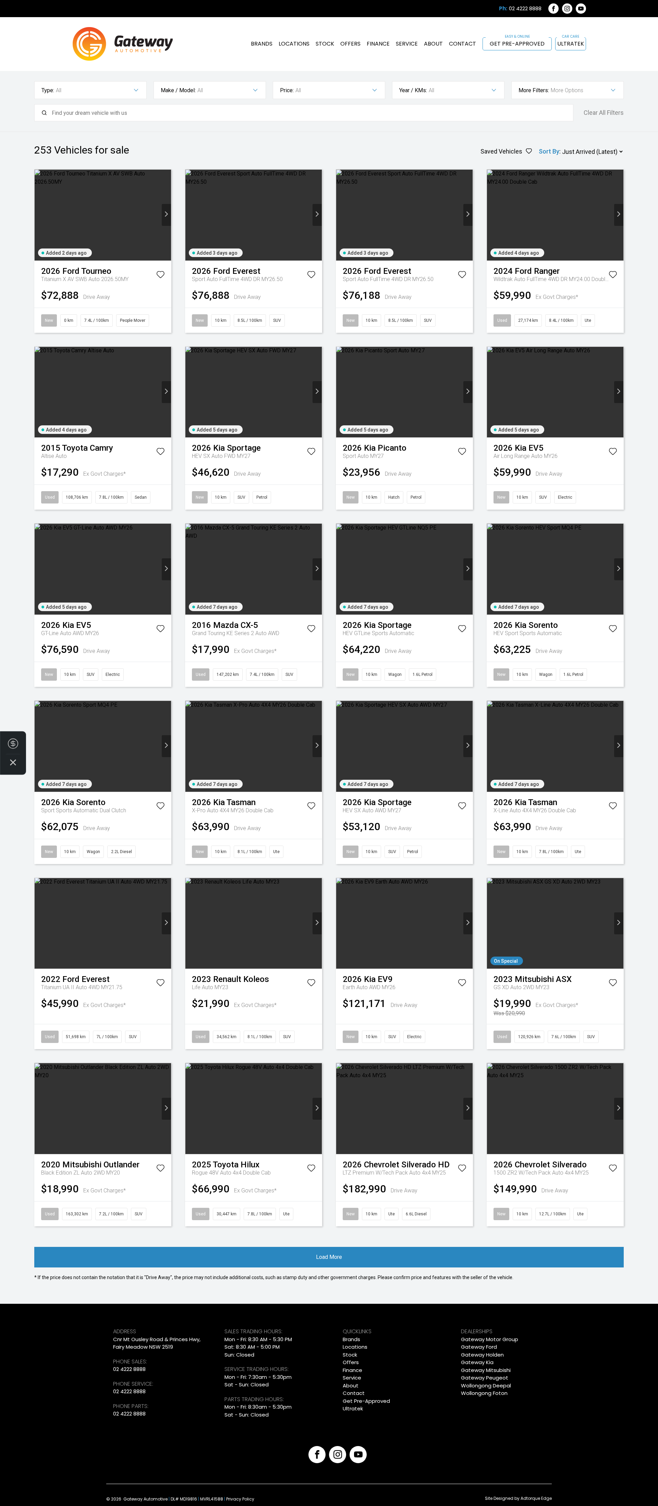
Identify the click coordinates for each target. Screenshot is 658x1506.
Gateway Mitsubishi (486, 1370)
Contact (462, 44)
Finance (378, 44)
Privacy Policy (240, 1499)
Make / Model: (178, 90)
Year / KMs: (413, 90)
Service (407, 44)
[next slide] (166, 215)
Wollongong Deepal (486, 1385)
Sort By (549, 151)
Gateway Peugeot (484, 1377)
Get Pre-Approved (517, 44)
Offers (350, 44)
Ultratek (570, 44)
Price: (287, 90)
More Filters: (534, 90)
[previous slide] (39, 215)
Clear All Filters (604, 112)
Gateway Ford (479, 1346)
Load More (329, 1257)
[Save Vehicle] (160, 276)
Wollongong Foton (484, 1393)
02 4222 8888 (525, 8)
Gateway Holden (482, 1354)
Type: (47, 90)
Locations (294, 44)
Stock (325, 44)
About (433, 44)
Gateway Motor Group (489, 1339)
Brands (261, 44)
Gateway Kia (477, 1362)
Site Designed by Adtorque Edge (518, 1498)
